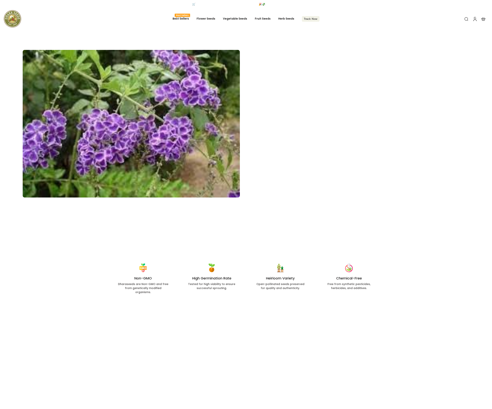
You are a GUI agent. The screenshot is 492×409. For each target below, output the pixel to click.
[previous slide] (6, 4)
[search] (466, 19)
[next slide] (450, 4)
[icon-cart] (483, 19)
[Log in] (474, 18)
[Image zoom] (131, 123)
